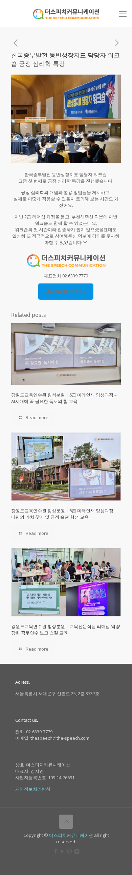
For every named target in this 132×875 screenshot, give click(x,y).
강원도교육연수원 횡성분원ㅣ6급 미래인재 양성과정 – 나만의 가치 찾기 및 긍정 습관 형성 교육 (64, 514)
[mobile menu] (123, 13)
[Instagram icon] (69, 851)
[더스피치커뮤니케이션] (66, 13)
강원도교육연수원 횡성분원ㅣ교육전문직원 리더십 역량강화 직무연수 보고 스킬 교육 (65, 629)
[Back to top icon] (66, 822)
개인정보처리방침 (32, 789)
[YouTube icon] (62, 851)
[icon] (76, 851)
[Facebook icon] (55, 851)
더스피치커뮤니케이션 (71, 835)
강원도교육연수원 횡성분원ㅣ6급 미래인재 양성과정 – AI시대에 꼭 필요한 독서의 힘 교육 (64, 398)
